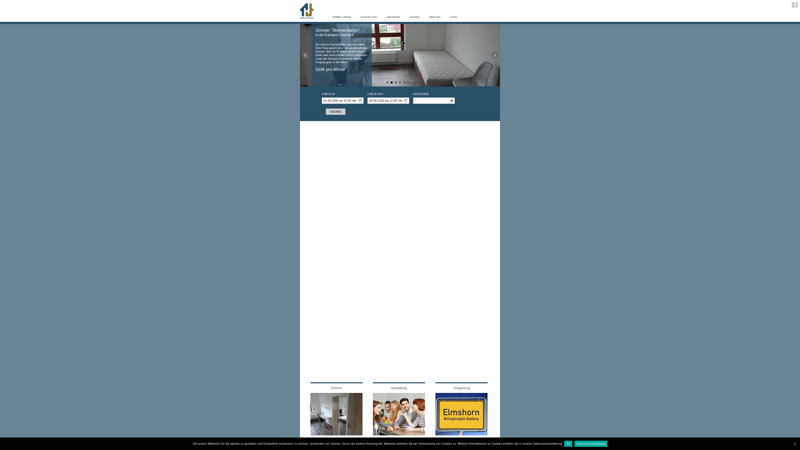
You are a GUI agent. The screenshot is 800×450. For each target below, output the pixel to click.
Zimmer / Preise (341, 17)
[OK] (795, 444)
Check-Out (375, 94)
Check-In (328, 94)
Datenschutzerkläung (590, 443)
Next (494, 55)
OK (568, 443)
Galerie (414, 17)
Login (453, 17)
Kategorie (421, 94)
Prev (305, 55)
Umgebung (393, 17)
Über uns (434, 17)
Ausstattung (369, 17)
